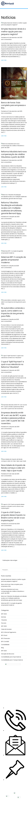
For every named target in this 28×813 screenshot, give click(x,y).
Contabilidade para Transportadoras (12, 660)
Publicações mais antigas (10, 560)
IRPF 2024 (4, 614)
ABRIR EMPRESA (8, 691)
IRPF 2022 (4, 626)
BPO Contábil (5, 641)
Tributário (4, 620)
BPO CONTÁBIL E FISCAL (10, 693)
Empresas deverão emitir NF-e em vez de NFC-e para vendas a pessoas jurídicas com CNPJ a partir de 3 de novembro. (13, 418)
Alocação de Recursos (7, 654)
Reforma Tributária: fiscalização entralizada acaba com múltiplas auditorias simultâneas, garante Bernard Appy (11, 208)
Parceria (3, 623)
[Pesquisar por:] (14, 570)
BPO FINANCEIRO (8, 699)
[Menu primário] (25, 4)
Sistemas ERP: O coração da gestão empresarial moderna (13, 260)
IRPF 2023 (4, 651)
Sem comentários (6, 39)
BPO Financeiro (5, 638)
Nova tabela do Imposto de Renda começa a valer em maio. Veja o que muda (13, 468)
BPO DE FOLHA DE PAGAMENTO (12, 696)
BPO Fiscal (4, 635)
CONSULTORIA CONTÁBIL (11, 704)
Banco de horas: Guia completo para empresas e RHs (13, 105)
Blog (2, 648)
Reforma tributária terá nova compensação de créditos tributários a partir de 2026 (14, 154)
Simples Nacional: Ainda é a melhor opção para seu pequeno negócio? (13, 32)
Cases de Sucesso (6, 629)
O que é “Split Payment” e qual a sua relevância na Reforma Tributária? (12, 364)
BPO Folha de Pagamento (8, 632)
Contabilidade (5, 644)
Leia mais (3, 60)
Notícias (3, 617)
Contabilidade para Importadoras (11, 657)
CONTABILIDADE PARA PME (11, 702)
